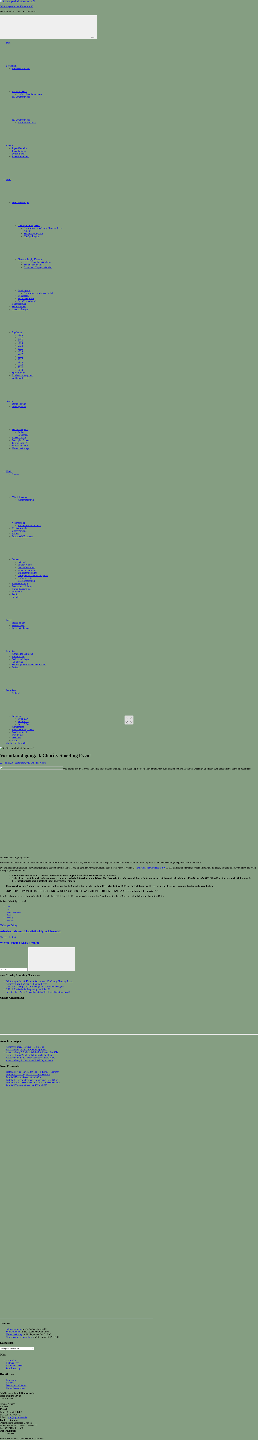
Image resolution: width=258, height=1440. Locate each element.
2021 (20, 348)
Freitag (21, 432)
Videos (15, 474)
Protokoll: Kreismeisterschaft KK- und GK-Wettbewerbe (33, 1082)
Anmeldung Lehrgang (22, 654)
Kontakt (10, 1382)
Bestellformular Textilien (29, 525)
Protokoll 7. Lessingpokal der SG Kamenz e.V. (28, 1074)
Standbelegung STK (33, 264)
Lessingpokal (24, 290)
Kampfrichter (18, 656)
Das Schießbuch (19, 732)
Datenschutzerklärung (22, 586)
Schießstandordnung (27, 572)
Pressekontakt (18, 622)
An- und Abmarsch (27, 122)
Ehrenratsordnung (26, 581)
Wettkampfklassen (20, 378)
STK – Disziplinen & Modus (37, 262)
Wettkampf (10, 920)
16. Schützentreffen (21, 120)
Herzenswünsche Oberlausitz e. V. (150, 867)
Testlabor (16, 737)
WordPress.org (13, 1368)
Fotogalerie (17, 716)
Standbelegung (19, 403)
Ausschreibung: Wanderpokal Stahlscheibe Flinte (29, 1055)
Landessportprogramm (22, 375)
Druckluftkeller (19, 153)
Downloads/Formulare (22, 536)
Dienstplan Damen (21, 440)
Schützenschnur (13, 1329)
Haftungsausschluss (21, 589)
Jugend (9, 145)
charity (9, 909)
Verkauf (15, 693)
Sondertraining (13, 1331)
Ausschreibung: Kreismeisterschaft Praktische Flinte (30, 1057)
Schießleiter (17, 662)
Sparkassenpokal (26, 298)
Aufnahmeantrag (26, 499)
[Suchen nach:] (14, 969)
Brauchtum (11, 65)
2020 (20, 351)
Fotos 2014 (23, 724)
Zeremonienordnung (27, 570)
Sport (8, 179)
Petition (15, 594)
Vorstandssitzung (14, 1334)
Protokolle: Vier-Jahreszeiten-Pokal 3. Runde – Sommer (32, 1072)
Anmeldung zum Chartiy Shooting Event (43, 228)
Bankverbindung (20, 583)
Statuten (16, 559)
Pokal (9, 915)
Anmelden (11, 1360)
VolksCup (10, 917)
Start (8, 42)
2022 (20, 345)
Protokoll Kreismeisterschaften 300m (23, 1077)
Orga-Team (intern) (27, 301)
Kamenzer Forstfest (21, 68)
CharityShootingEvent (14, 912)
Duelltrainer (17, 735)
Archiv (15, 740)
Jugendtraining (19, 151)
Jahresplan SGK (19, 443)
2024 (20, 340)
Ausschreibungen (20, 309)
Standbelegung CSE (33, 233)
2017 (20, 359)
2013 (20, 370)
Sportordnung (18, 372)
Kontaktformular (20, 528)
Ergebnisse (17, 332)
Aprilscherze (18, 727)
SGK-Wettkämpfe (20, 202)
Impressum (17, 591)
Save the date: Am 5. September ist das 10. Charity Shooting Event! (38, 992)
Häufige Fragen (31, 236)
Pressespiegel (18, 625)
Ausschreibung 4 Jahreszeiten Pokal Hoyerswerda (29, 1060)
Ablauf (27, 231)
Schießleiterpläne (20, 429)
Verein (9, 471)
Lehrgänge (11, 651)
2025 (20, 337)
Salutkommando (19, 91)
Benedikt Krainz (38, 762)
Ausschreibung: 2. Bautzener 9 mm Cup (25, 1047)
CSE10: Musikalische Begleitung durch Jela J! (28, 989)
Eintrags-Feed (12, 1363)
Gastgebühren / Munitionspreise (33, 575)
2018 (20, 356)
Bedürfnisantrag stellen (23, 729)
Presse (9, 620)
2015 (20, 364)
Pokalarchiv (23, 295)
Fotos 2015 (23, 721)
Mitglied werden (19, 497)
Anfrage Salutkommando (30, 94)
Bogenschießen (19, 304)
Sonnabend (23, 435)
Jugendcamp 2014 (20, 156)
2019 (20, 354)
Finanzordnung (25, 564)
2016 (20, 362)
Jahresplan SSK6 (20, 445)
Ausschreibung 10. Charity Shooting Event (26, 984)
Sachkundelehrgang (21, 659)
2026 (20, 335)
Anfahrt (15, 533)
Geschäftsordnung (26, 567)
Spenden (16, 597)
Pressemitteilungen (21, 628)
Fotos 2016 (23, 718)
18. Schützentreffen (21, 97)
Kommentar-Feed (14, 1365)
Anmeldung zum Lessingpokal (38, 293)
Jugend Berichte (19, 148)
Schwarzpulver (19, 306)
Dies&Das (11, 690)
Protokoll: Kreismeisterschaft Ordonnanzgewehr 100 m (32, 1080)
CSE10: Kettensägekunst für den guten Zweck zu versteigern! (35, 986)
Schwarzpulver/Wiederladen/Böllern (29, 664)
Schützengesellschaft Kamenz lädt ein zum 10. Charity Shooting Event (39, 981)
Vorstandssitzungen (21, 448)
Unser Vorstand (19, 531)
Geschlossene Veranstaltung (19, 1337)
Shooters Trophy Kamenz (30, 259)
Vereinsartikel (18, 523)
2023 (20, 343)
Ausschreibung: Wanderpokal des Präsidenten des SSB (32, 1052)
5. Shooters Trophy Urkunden (38, 267)
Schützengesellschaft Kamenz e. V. (16, 6)
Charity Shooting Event (29, 225)
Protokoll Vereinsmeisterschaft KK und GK (26, 1085)
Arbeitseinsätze (19, 437)
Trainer (15, 667)
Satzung (22, 562)
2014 (20, 367)
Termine (10, 401)
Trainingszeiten (19, 406)
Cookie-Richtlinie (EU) (17, 743)
